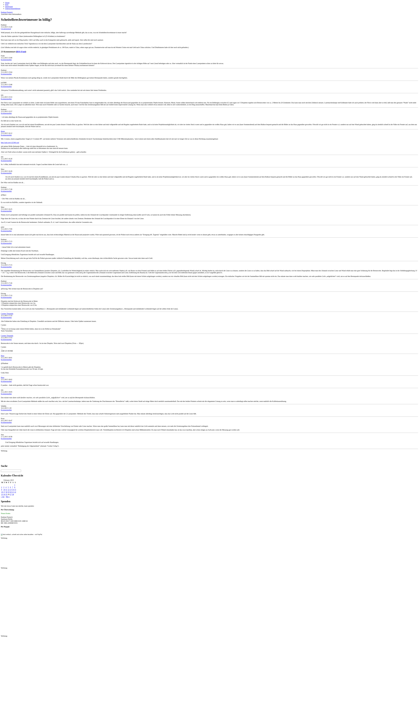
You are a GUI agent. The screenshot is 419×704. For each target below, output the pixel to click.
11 (6, 490)
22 (15, 492)
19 (8, 492)
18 (6, 492)
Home (7, 3)
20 (11, 492)
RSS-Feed (21, 51)
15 (15, 490)
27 (11, 494)
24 (4, 494)
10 (4, 490)
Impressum (9, 7)
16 (2, 492)
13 (11, 490)
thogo (3, 131)
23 (2, 494)
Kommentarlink (6, 60)
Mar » (8, 497)
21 (13, 492)
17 (4, 492)
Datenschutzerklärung (12, 8)
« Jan (2, 497)
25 (6, 494)
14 (13, 490)
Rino (2, 356)
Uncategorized (6, 29)
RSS (6, 5)
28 (13, 494)
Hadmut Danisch (7, 12)
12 (8, 490)
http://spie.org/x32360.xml (10, 143)
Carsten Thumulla (7, 314)
